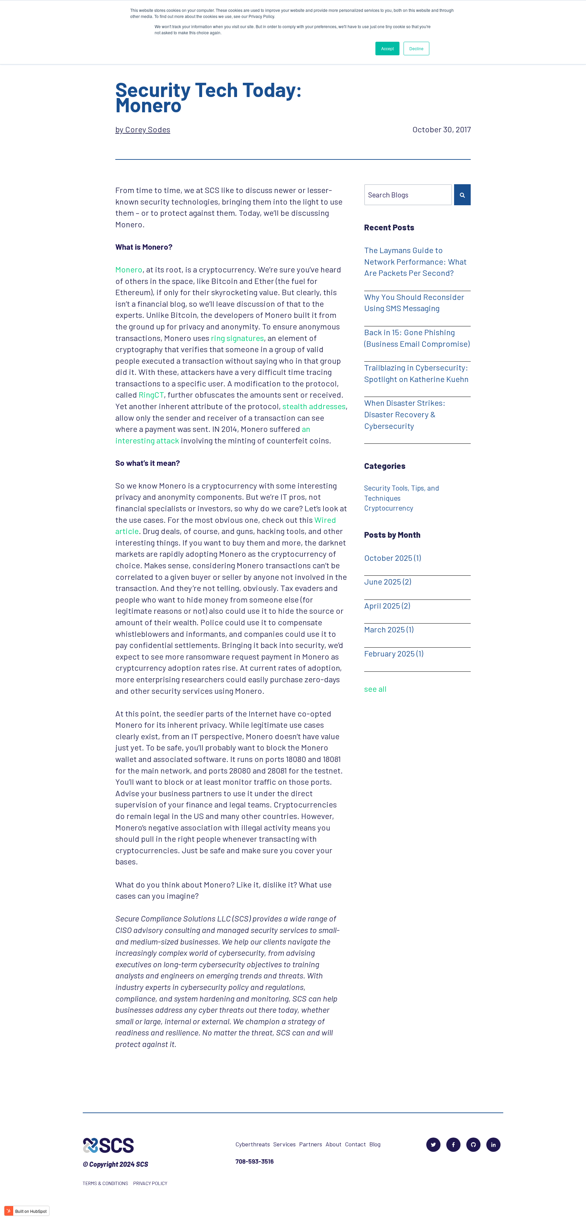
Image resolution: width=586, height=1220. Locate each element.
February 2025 (393, 653)
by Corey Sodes (142, 129)
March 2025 (388, 629)
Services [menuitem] (284, 1144)
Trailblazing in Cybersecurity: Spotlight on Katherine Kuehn (416, 373)
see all (375, 688)
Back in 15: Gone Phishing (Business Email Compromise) (417, 337)
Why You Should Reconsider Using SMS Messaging (414, 302)
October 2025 (392, 558)
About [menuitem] (333, 1144)
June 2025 (387, 581)
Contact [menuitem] (355, 1144)
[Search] (462, 194)
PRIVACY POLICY (150, 1183)
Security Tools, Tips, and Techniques (401, 492)
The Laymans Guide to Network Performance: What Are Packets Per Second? (415, 261)
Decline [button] (416, 48)
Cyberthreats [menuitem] (252, 1144)
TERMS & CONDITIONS (105, 1183)
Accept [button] (387, 48)
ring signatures (237, 338)
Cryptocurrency (388, 507)
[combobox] (408, 194)
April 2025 (387, 605)
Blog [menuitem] (374, 1144)
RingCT (151, 394)
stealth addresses (314, 406)
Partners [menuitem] (310, 1144)
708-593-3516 (254, 1161)
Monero (128, 269)
